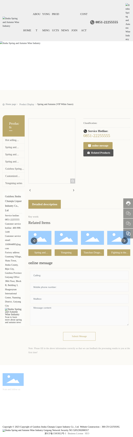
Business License (75, 433)
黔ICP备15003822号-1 (55, 433)
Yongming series (13, 183)
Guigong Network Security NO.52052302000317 (66, 430)
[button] (34, 240)
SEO (87, 433)
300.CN (105, 427)
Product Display (26, 104)
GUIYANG (114, 427)
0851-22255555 (107, 22)
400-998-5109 (98, 386)
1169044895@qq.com (102, 391)
